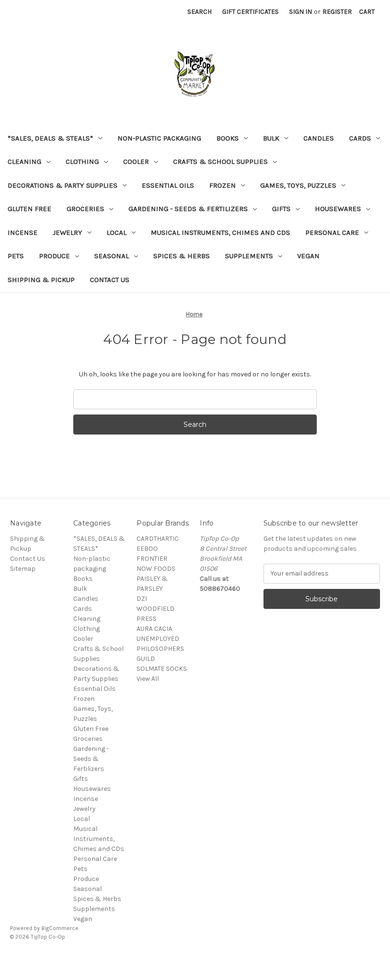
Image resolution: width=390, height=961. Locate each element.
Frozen (222, 185)
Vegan (308, 256)
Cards (360, 138)
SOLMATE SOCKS (161, 669)
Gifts (281, 208)
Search (199, 12)
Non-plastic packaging (159, 138)
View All (147, 679)
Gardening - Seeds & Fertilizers (188, 208)
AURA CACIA (154, 629)
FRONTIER (151, 559)
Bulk (271, 138)
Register (337, 12)
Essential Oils (168, 185)
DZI (141, 599)
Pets (16, 256)
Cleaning (24, 161)
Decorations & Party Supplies (62, 185)
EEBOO (147, 549)
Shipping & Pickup (41, 279)
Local (117, 232)
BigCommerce (59, 928)
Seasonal (111, 256)
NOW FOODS (156, 569)
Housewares (338, 208)
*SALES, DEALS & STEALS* (50, 138)
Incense (23, 232)
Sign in (300, 12)
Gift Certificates (250, 12)
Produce (54, 256)
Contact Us (109, 279)
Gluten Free (29, 208)
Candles (318, 138)
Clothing (82, 161)
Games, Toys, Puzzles (298, 185)
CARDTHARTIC (157, 539)
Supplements (249, 256)
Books (227, 138)
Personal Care (332, 232)
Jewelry (67, 232)
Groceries (85, 208)
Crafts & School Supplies (220, 161)
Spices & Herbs (181, 256)
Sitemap (23, 569)
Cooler (136, 161)
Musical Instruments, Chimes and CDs (220, 232)
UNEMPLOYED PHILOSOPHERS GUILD (160, 649)
